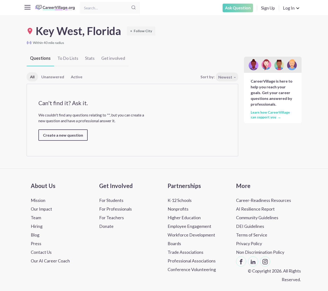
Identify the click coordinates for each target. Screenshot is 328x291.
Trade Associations (185, 252)
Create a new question (63, 135)
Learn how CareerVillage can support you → (270, 114)
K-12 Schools (180, 200)
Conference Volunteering (192, 269)
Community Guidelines (257, 217)
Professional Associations (192, 260)
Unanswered (52, 76)
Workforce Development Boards (191, 239)
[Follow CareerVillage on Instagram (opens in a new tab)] (265, 261)
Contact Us (41, 252)
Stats (90, 58)
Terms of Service (251, 234)
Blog (35, 234)
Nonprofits (178, 209)
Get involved (113, 58)
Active (76, 76)
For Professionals (115, 209)
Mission (38, 200)
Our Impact (41, 209)
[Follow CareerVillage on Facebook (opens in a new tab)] (241, 261)
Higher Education (184, 217)
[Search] (133, 8)
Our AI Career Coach (50, 260)
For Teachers (111, 217)
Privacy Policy (249, 243)
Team (36, 217)
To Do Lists (67, 58)
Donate (106, 226)
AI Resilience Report (255, 209)
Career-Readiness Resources (263, 200)
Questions (40, 58)
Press (36, 243)
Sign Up (268, 8)
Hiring (37, 226)
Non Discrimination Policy (260, 252)
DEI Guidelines (250, 226)
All (32, 76)
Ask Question (238, 7)
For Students (111, 200)
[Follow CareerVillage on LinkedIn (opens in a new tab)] (253, 261)
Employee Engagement (189, 226)
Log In (289, 8)
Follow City (141, 31)
